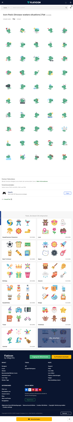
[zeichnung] (22, 30)
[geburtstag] (8, 30)
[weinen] (50, 101)
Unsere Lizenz (6, 393)
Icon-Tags (4, 377)
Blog (3, 396)
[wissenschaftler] (64, 143)
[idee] (8, 143)
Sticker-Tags (5, 380)
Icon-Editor (51, 373)
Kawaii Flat (7, 199)
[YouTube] (39, 389)
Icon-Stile (51, 370)
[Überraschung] (22, 44)
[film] (22, 101)
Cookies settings (7, 407)
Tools (27, 362)
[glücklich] (8, 44)
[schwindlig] (22, 129)
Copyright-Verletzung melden (57, 405)
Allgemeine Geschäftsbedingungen (11, 405)
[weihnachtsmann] (50, 143)
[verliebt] (64, 58)
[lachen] (22, 143)
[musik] (22, 58)
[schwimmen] (50, 115)
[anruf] (36, 101)
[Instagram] (36, 389)
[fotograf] (64, 30)
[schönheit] (36, 157)
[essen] (22, 72)
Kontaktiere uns (6, 391)
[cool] (36, 44)
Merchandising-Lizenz (54, 380)
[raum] (36, 30)
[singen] (22, 157)
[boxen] (8, 72)
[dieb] (8, 87)
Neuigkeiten (5, 400)
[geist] (64, 129)
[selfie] (36, 72)
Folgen (50, 377)
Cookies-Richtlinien (42, 405)
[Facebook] (26, 389)
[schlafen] (22, 115)
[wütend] (50, 72)
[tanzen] (36, 58)
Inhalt (4, 362)
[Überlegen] (50, 44)
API (26, 366)
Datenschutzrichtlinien (29, 405)
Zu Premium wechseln (61, 357)
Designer (4, 366)
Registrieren (30, 399)
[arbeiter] (8, 101)
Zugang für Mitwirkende (40, 357)
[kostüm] (64, 87)
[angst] (64, 72)
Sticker (4, 370)
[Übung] (50, 58)
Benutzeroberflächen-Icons (9, 373)
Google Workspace (30, 368)
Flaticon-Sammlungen (54, 375)
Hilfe (49, 362)
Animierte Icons (6, 375)
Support (50, 366)
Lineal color (7, 19)
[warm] (50, 87)
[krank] (8, 58)
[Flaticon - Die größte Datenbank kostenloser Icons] (34, 2)
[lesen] (36, 87)
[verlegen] (22, 87)
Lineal (19, 19)
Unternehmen (6, 385)
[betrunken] (50, 129)
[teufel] (8, 129)
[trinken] (36, 129)
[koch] (64, 44)
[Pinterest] (33, 389)
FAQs (49, 368)
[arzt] (64, 101)
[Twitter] (29, 389)
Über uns (4, 389)
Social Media (29, 385)
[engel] (64, 115)
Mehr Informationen (42, 181)
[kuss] (50, 30)
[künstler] (8, 115)
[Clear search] (62, 8)
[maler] (36, 143)
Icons (3, 368)
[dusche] (8, 157)
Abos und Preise (6, 398)
